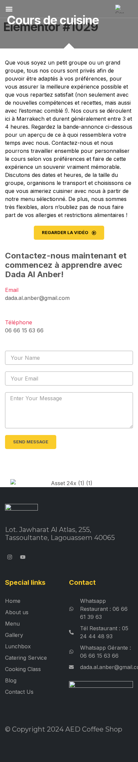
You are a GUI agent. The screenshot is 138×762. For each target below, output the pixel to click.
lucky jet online (88, 114)
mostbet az (19, 62)
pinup (57, 75)
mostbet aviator (42, 121)
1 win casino (28, 134)
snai (19, 108)
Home (12, 600)
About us (16, 612)
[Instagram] (10, 557)
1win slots (74, 121)
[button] (8, 8)
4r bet (74, 81)
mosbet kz (71, 68)
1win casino (34, 95)
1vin (28, 108)
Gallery (14, 635)
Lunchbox (18, 646)
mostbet (95, 68)
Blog (10, 680)
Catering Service (26, 657)
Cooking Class (23, 669)
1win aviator (76, 88)
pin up (73, 95)
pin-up (57, 95)
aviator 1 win (26, 88)
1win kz (112, 127)
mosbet (57, 81)
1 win (92, 101)
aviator (94, 127)
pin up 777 (34, 81)
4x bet (27, 68)
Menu (12, 623)
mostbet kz (69, 62)
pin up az (47, 68)
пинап (42, 75)
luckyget (44, 62)
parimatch (96, 62)
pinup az (75, 127)
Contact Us (19, 691)
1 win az (51, 88)
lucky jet (75, 101)
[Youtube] (23, 557)
